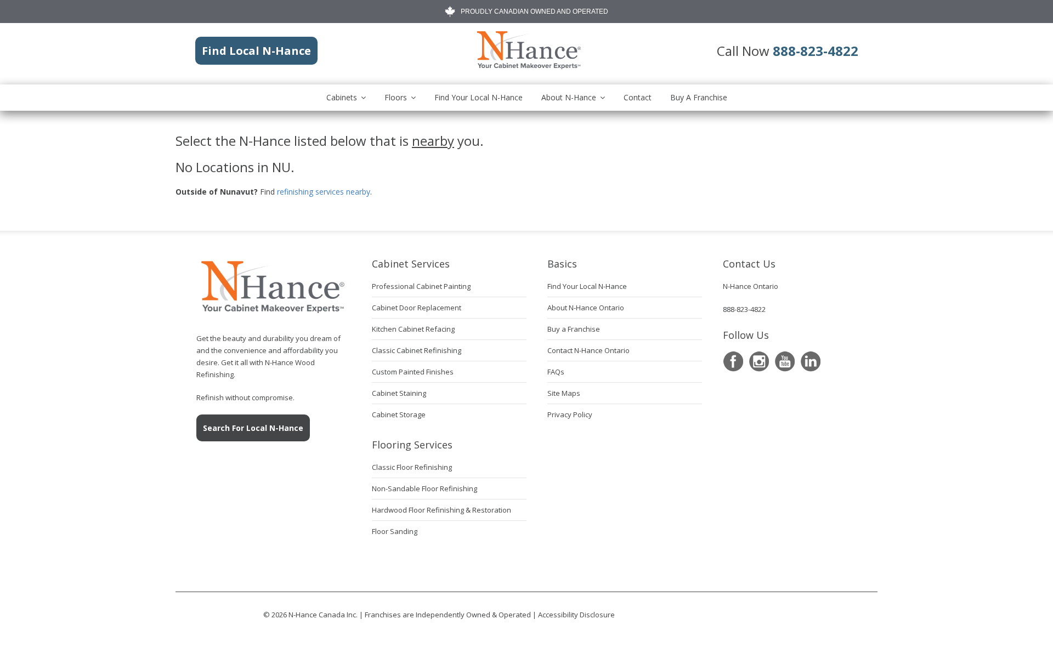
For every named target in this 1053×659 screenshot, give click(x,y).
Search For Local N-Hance (253, 428)
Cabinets (341, 97)
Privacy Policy (569, 414)
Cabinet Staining (399, 393)
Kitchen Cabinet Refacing (413, 329)
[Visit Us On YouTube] (784, 361)
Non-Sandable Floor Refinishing (424, 488)
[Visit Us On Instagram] (759, 361)
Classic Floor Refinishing (412, 467)
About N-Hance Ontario (585, 308)
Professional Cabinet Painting (421, 286)
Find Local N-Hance (256, 50)
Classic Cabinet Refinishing (416, 350)
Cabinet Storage (399, 414)
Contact (638, 97)
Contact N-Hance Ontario (588, 350)
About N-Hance (568, 97)
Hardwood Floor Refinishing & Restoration (441, 510)
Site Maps (563, 393)
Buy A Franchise (698, 97)
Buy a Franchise (573, 329)
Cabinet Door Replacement (416, 308)
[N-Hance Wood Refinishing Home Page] (528, 66)
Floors (395, 97)
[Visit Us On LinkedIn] (810, 361)
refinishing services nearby (323, 191)
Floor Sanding (394, 531)
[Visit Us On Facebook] (733, 361)
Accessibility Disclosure (576, 615)
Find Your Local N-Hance (478, 97)
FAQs (555, 372)
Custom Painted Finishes (413, 372)
